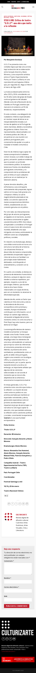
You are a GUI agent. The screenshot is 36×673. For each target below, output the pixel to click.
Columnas (24, 16)
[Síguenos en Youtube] (14, 638)
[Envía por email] (20, 503)
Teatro (12, 17)
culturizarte (8, 33)
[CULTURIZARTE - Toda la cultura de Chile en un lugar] (18, 6)
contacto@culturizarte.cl (8, 651)
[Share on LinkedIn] (27, 503)
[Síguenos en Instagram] (7, 638)
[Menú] (33, 6)
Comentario (9, 561)
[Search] (2, 7)
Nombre (7, 578)
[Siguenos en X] (10, 638)
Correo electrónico (11, 587)
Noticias (6, 17)
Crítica (29, 16)
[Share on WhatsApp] (9, 503)
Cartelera (17, 16)
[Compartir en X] (16, 503)
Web (5, 596)
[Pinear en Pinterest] (23, 503)
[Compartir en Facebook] (12, 503)
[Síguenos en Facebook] (3, 638)
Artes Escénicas (8, 16)
